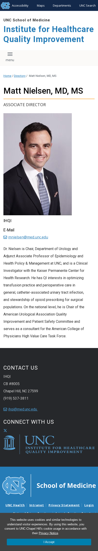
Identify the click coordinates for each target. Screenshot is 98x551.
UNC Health (15, 505)
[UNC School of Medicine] (49, 485)
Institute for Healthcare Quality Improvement (48, 34)
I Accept (49, 542)
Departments (62, 5)
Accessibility (20, 5)
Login (89, 505)
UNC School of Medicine (26, 20)
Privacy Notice (48, 533)
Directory (20, 76)
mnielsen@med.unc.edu (28, 237)
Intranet (36, 505)
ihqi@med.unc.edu (23, 409)
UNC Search (87, 5)
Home (7, 76)
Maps (41, 5)
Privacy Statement (64, 505)
